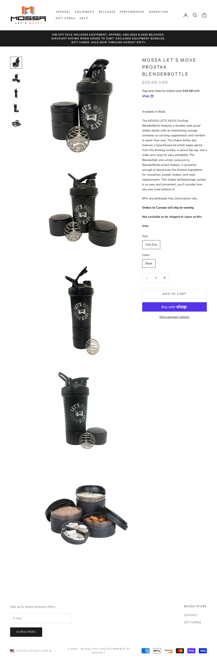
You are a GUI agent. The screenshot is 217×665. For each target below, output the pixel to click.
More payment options (174, 317)
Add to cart (174, 294)
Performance (132, 11)
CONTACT (191, 615)
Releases (107, 11)
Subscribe (26, 632)
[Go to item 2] (16, 78)
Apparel (63, 11)
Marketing (158, 11)
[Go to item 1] (16, 63)
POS (95, 648)
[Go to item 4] (16, 108)
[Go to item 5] (16, 124)
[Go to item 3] (16, 93)
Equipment (85, 11)
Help (84, 18)
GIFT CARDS (192, 622)
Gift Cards (65, 18)
